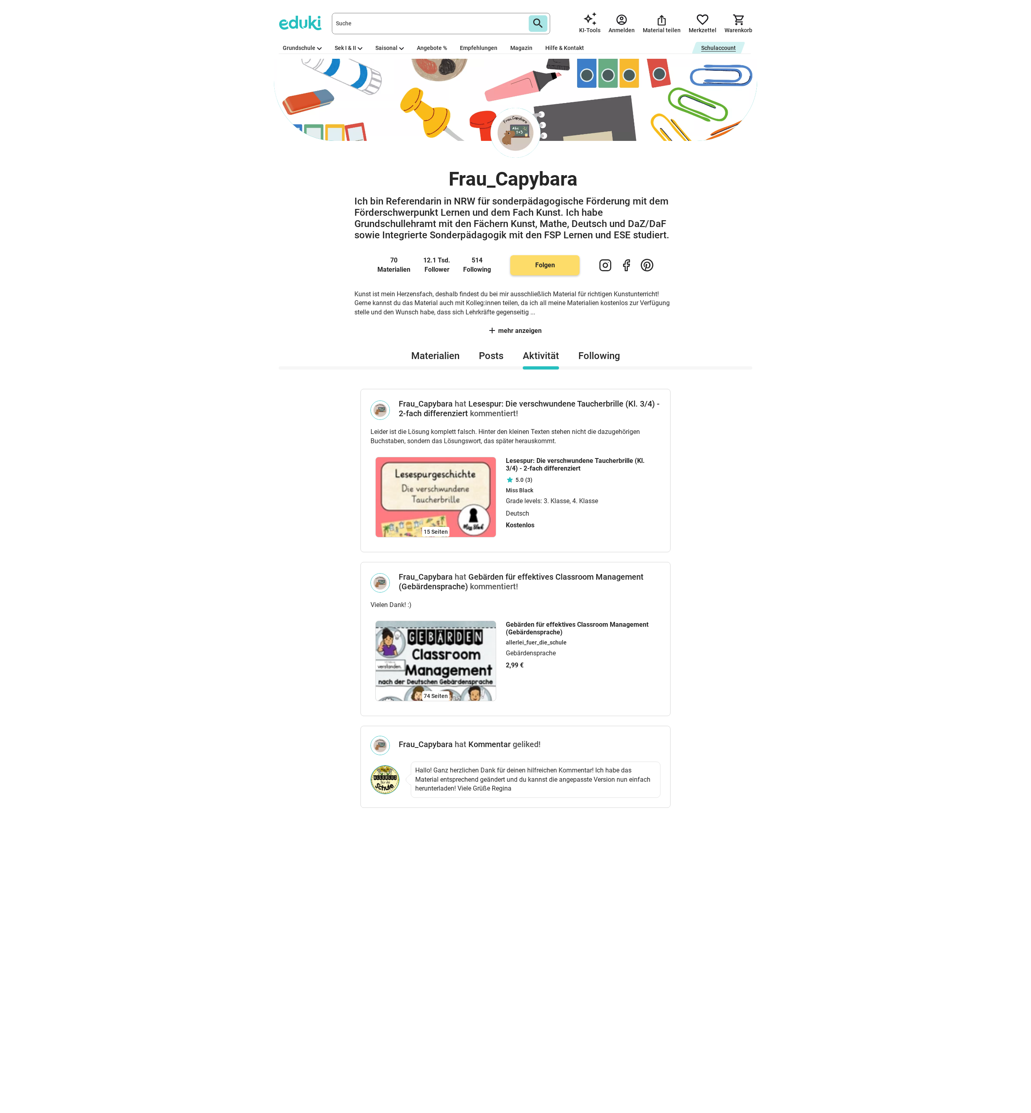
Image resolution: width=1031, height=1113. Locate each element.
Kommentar (489, 744)
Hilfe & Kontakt (564, 48)
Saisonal (386, 48)
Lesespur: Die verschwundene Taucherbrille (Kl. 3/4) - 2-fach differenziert (575, 464)
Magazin (521, 48)
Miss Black (519, 490)
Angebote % (432, 48)
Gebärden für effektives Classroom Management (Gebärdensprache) (577, 628)
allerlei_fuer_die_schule (536, 642)
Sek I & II (345, 48)
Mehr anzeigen (520, 331)
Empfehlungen (478, 48)
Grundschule (299, 48)
